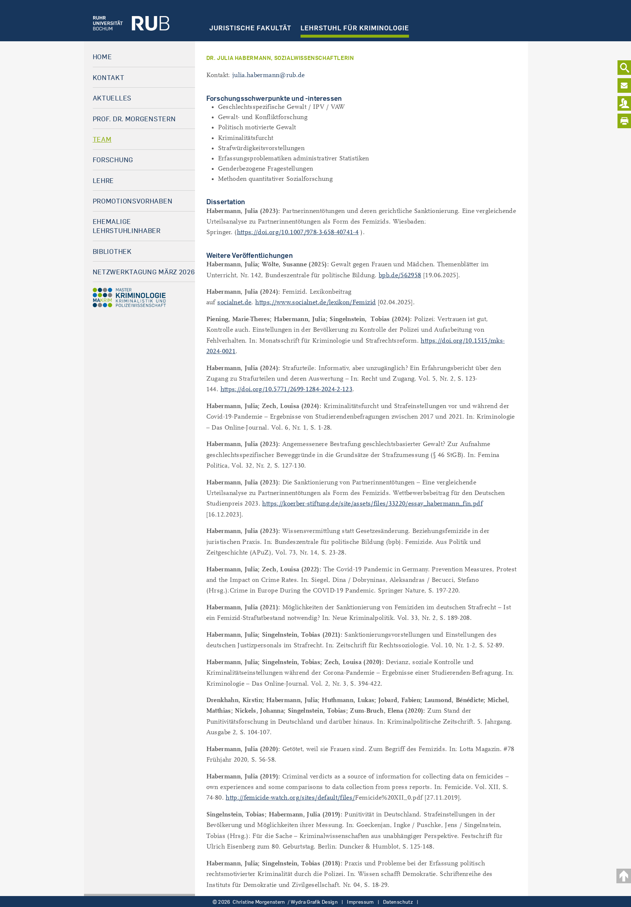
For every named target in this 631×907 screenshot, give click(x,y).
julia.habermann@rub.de (268, 75)
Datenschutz (398, 902)
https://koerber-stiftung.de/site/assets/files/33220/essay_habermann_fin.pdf (372, 503)
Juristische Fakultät (250, 28)
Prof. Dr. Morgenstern (134, 119)
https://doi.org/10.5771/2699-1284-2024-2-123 (287, 389)
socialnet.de (234, 302)
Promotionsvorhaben (133, 201)
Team (102, 139)
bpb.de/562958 (400, 275)
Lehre (103, 180)
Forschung (113, 160)
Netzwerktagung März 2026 (144, 272)
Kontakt (109, 77)
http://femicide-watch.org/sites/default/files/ (290, 797)
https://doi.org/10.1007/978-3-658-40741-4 (298, 232)
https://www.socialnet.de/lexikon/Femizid (315, 302)
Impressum (360, 902)
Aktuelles (112, 98)
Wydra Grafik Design (314, 902)
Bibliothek (112, 251)
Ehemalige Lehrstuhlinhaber (127, 226)
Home (102, 57)
